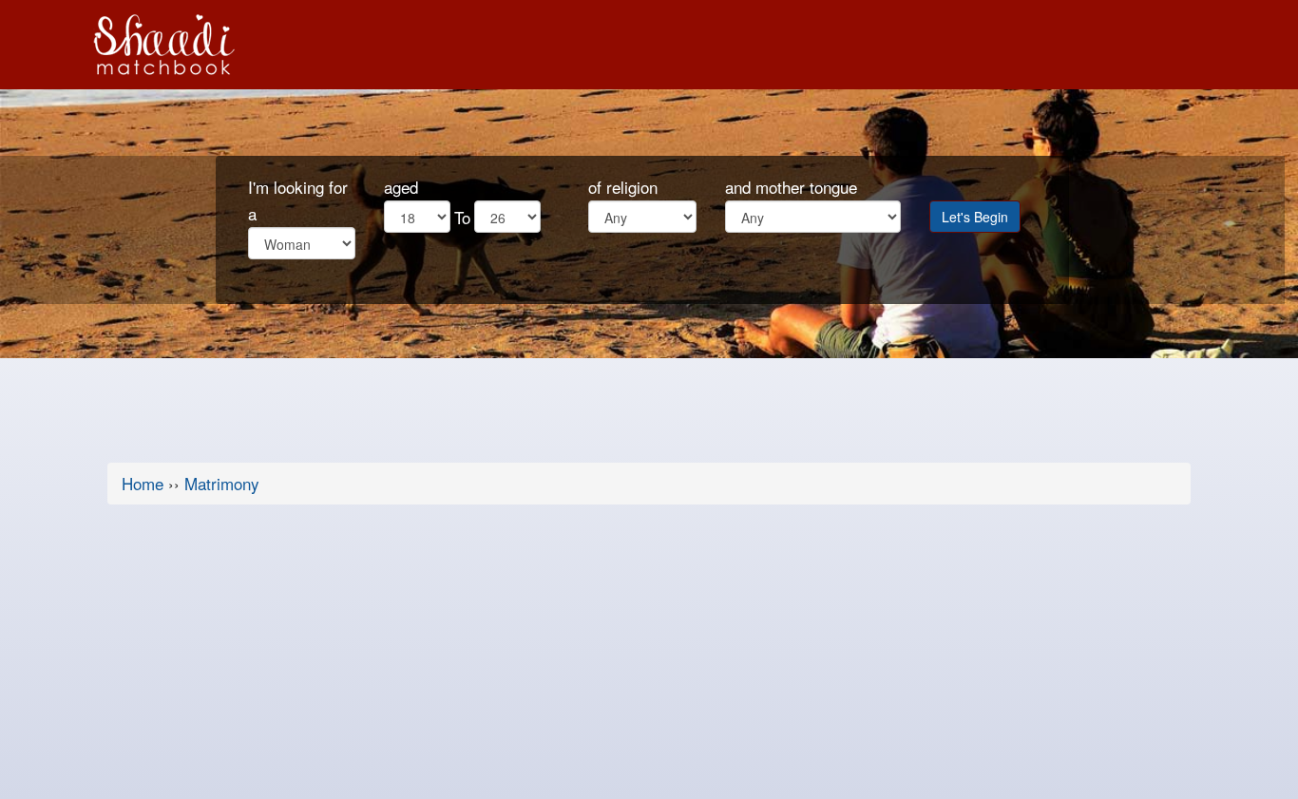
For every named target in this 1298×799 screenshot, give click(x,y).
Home (142, 483)
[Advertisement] (649, 656)
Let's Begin (975, 216)
